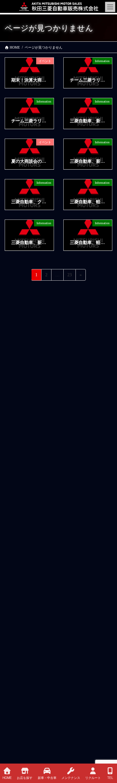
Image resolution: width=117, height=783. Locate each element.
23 (69, 276)
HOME (7, 777)
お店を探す (24, 777)
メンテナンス (70, 777)
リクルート (93, 777)
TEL (110, 777)
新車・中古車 (47, 777)
